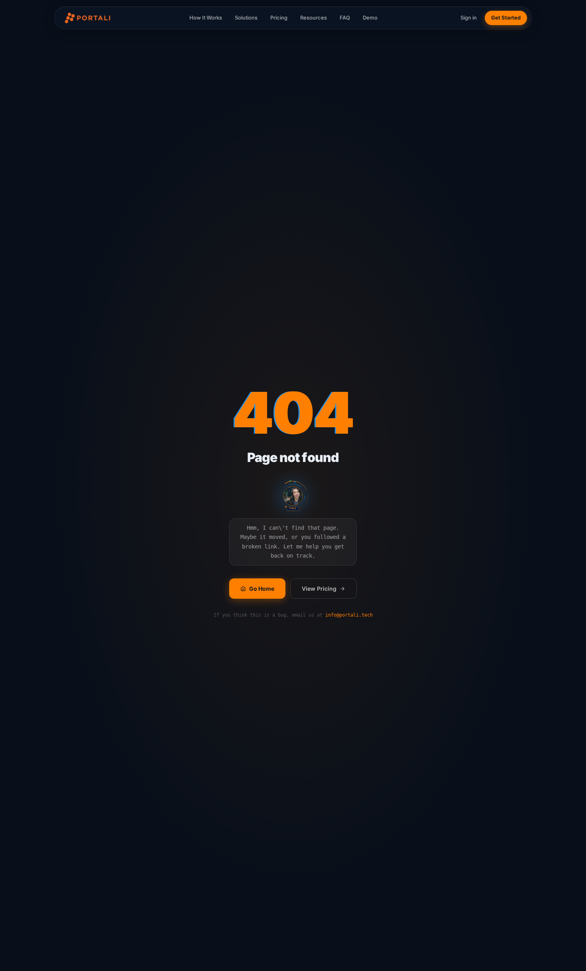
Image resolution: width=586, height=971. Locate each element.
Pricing (278, 17)
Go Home (261, 588)
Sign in (468, 17)
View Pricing (319, 588)
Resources (313, 17)
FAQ (345, 17)
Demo (370, 17)
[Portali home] (86, 18)
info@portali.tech (349, 615)
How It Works (205, 17)
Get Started (506, 17)
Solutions (246, 17)
